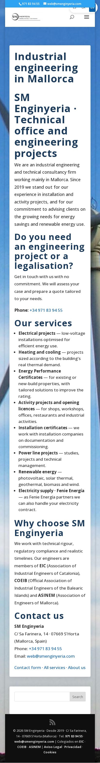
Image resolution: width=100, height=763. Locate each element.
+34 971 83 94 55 (46, 310)
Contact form (27, 667)
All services (54, 667)
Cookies (49, 752)
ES (74, 7)
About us (76, 667)
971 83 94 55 (74, 736)
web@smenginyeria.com (51, 656)
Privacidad (72, 747)
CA (83, 7)
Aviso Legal (53, 747)
